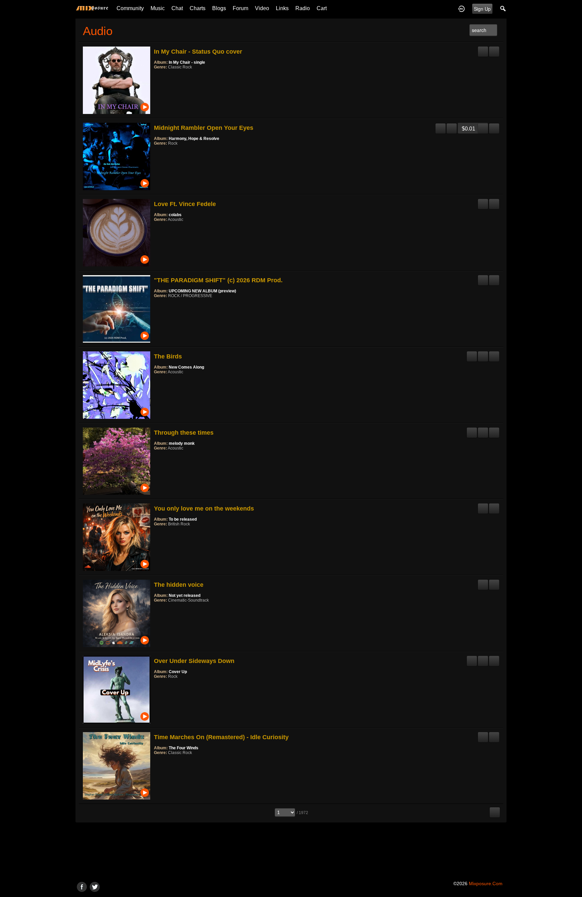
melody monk (182, 443)
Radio (302, 8)
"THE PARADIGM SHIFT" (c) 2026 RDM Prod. (218, 280)
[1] (156, 76)
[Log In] (461, 8)
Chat (177, 8)
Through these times (184, 432)
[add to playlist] (494, 49)
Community (130, 8)
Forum (240, 8)
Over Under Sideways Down (194, 661)
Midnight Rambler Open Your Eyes (203, 127)
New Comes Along (186, 367)
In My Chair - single (187, 62)
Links (282, 8)
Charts (197, 8)
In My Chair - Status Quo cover (198, 51)
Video (262, 8)
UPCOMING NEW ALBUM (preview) (202, 291)
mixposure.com (486, 883)
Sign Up (482, 8)
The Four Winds (183, 748)
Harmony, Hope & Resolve (194, 138)
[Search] (503, 8)
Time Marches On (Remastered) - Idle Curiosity (221, 737)
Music (158, 8)
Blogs (219, 8)
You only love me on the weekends (204, 508)
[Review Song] (483, 49)
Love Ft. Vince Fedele (185, 204)
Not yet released (184, 595)
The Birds (168, 356)
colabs (175, 214)
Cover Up (178, 671)
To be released (183, 519)
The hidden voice (178, 584)
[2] (159, 76)
